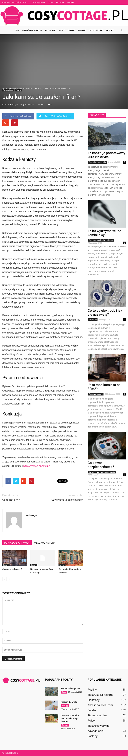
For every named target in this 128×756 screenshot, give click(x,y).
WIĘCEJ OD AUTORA (44, 542)
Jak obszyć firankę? (12, 569)
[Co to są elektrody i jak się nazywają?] (107, 293)
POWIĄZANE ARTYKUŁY (17, 542)
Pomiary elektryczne (70, 688)
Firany (5, 565)
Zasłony (93, 736)
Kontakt (70, 2)
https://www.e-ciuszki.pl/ (36, 465)
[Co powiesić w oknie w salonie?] (70, 558)
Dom (17, 30)
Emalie (92, 710)
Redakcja (13, 104)
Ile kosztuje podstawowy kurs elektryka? (106, 155)
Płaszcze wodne (95, 394)
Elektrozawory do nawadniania (102, 472)
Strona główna (38, 2)
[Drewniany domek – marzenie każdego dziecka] (51, 718)
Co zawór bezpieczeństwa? (101, 465)
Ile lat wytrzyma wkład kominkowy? (104, 233)
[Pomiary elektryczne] (51, 691)
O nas (50, 2)
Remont (82, 30)
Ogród (71, 30)
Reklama (60, 2)
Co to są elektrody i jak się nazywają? (105, 313)
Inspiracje (50, 30)
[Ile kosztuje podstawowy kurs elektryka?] (107, 136)
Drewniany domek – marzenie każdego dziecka (70, 718)
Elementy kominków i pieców (101, 240)
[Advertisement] (64, 62)
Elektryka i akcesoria (97, 162)
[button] (122, 30)
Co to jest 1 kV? (11, 499)
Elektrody (92, 320)
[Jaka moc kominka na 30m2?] (107, 367)
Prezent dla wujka (69, 702)
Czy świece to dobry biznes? (67, 499)
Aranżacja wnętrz (32, 30)
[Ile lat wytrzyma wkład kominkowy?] (107, 213)
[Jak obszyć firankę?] (14, 558)
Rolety (92, 720)
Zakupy (110, 30)
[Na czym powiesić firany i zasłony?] (42, 558)
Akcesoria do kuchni (100, 705)
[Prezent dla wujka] (51, 705)
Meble (62, 30)
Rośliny (92, 689)
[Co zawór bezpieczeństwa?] (107, 445)
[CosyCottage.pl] (64, 15)
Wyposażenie (96, 30)
